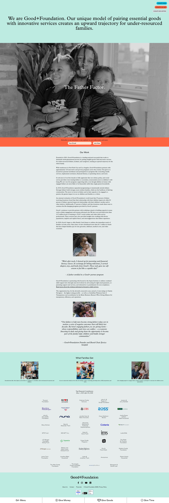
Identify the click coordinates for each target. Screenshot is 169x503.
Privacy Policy (103, 487)
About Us (65, 487)
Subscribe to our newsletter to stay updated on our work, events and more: (84, 140)
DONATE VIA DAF (161, 7)
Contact (72, 487)
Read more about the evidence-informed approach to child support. (77, 287)
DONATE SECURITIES (159, 11)
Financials (79, 487)
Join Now (97, 143)
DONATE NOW (161, 3)
